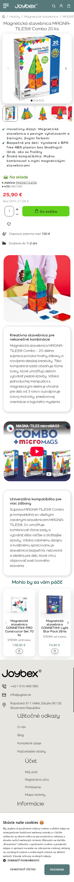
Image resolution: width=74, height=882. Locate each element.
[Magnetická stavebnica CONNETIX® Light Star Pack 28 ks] (54, 604)
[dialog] (37, 847)
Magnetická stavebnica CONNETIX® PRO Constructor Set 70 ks (19, 628)
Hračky (14, 16)
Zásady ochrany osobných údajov (32, 856)
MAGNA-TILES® (26, 182)
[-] (17, 213)
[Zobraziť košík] (68, 6)
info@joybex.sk (20, 695)
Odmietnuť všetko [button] (23, 869)
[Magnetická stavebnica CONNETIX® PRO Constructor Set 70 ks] (19, 604)
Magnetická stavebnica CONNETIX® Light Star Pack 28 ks (54, 626)
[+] (17, 208)
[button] (8, 68)
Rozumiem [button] (57, 869)
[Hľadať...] (52, 6)
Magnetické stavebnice (41, 16)
